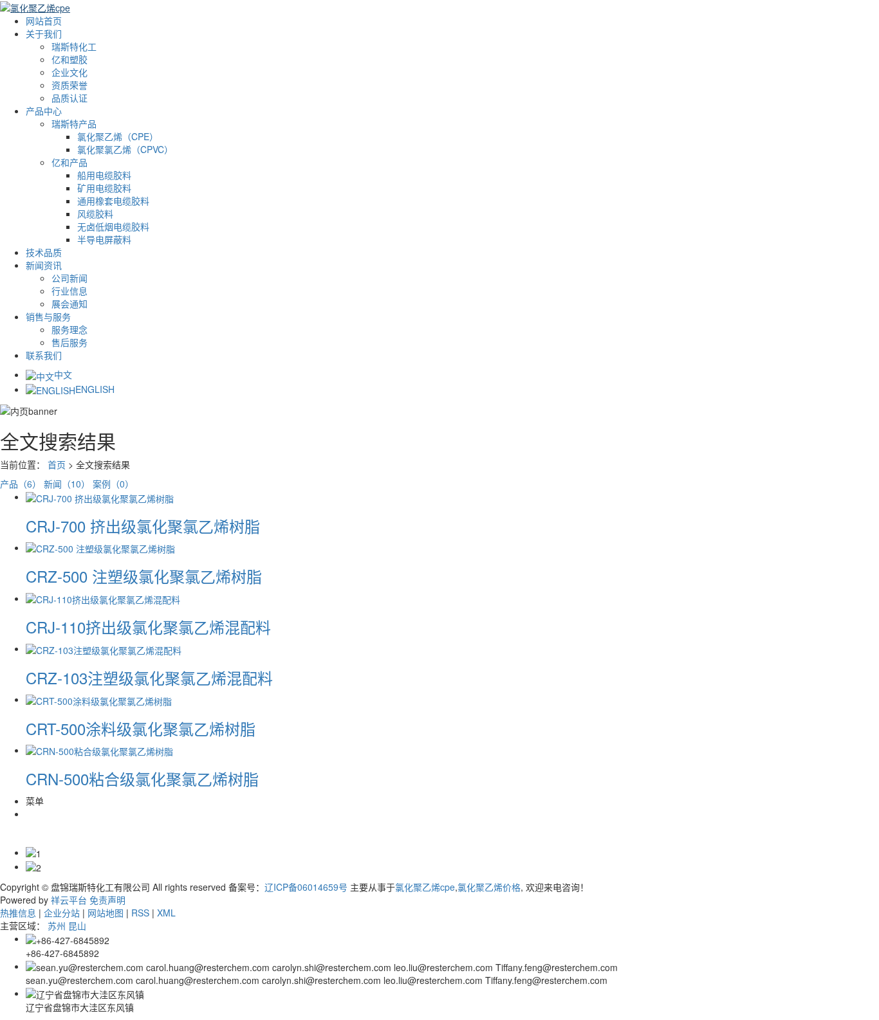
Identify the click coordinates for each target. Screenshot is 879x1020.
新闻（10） (67, 483)
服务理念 (69, 329)
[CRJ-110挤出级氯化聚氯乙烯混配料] (103, 598)
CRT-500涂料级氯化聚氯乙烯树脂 (140, 728)
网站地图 (106, 912)
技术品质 (44, 252)
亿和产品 (69, 162)
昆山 (77, 925)
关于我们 (44, 33)
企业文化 (69, 72)
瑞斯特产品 (74, 123)
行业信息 (69, 290)
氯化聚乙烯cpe (425, 886)
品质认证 (69, 97)
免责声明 (107, 899)
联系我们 (44, 355)
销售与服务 (48, 316)
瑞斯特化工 (74, 46)
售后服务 (69, 342)
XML (166, 912)
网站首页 (44, 20)
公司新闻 (69, 277)
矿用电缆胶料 (104, 187)
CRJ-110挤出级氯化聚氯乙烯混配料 (148, 626)
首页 (57, 464)
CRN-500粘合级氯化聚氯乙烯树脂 (142, 778)
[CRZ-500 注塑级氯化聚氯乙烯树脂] (100, 547)
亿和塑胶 (69, 59)
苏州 (57, 925)
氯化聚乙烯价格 (489, 886)
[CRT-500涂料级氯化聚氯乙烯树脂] (99, 699)
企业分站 (62, 912)
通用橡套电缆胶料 (113, 200)
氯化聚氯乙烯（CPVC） (125, 149)
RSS (140, 912)
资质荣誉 (69, 84)
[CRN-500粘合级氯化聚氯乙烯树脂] (99, 749)
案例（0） (113, 483)
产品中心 (44, 110)
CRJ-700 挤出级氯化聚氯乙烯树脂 (143, 526)
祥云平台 (69, 899)
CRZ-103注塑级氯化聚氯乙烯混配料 (149, 677)
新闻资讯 (44, 265)
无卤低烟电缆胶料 (113, 226)
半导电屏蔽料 (104, 239)
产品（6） (20, 483)
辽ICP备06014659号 (305, 886)
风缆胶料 (95, 213)
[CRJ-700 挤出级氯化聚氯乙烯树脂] (100, 496)
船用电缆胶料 (104, 174)
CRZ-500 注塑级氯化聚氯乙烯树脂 (144, 576)
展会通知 (69, 303)
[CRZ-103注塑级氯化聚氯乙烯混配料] (103, 648)
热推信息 (18, 912)
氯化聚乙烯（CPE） (117, 136)
